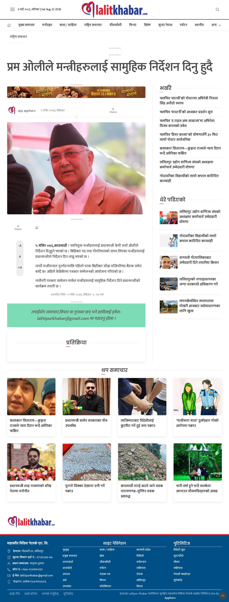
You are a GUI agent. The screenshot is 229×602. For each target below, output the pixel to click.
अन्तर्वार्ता (67, 568)
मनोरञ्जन (47, 25)
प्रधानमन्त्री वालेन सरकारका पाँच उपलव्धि (86, 423)
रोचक (140, 574)
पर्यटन (183, 25)
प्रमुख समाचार (70, 555)
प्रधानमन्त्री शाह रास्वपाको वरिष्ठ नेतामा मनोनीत (30, 488)
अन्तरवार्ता (68, 562)
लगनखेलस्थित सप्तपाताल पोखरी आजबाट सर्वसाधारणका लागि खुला (199, 306)
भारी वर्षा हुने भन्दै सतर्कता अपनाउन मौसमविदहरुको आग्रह (197, 488)
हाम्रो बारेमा (31, 594)
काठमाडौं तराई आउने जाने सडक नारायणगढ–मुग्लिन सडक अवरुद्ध (142, 491)
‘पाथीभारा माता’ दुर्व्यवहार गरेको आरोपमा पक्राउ (197, 423)
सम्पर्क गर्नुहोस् (50, 594)
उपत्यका (67, 586)
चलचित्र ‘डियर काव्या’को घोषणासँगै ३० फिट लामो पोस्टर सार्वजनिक (189, 137)
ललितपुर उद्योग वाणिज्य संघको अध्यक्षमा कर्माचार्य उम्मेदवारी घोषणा (186, 165)
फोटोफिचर (105, 586)
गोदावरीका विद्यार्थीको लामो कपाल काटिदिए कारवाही (189, 179)
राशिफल (141, 568)
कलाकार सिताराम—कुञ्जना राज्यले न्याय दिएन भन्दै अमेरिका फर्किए (190, 151)
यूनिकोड (178, 580)
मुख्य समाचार (26, 25)
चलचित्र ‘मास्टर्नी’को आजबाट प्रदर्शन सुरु (186, 112)
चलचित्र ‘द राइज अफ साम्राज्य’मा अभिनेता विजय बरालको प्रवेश (187, 123)
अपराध (66, 574)
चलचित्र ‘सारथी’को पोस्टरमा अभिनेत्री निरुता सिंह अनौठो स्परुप (189, 101)
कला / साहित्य (68, 25)
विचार (140, 586)
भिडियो (140, 555)
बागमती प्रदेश (143, 549)
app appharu (26, 111)
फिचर (132, 25)
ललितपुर (141, 580)
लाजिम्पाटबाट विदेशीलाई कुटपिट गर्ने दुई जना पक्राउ (138, 423)
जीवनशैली (115, 25)
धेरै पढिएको (172, 199)
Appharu (170, 598)
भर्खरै (166, 88)
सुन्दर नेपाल (165, 25)
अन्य (214, 25)
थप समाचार (114, 370)
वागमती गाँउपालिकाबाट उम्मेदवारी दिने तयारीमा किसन (199, 260)
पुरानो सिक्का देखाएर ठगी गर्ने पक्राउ (85, 488)
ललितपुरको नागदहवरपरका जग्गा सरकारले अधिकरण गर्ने (198, 281)
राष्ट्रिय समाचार (93, 25)
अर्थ (64, 580)
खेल (102, 555)
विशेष (147, 25)
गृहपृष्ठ (66, 549)
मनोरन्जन (141, 562)
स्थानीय (199, 25)
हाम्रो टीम (14, 594)
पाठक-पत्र (105, 574)
